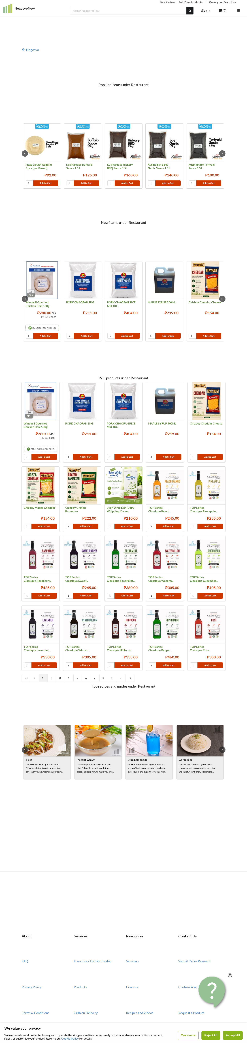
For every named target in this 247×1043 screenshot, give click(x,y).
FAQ (25, 961)
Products (80, 987)
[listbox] (239, 10)
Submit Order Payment (194, 961)
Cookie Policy (70, 1038)
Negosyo (32, 50)
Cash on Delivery (86, 1013)
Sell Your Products (191, 2)
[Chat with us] (212, 992)
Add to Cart (46, 183)
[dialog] (123, 1033)
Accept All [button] (233, 1035)
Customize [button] (188, 1035)
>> (130, 677)
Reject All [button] (210, 1035)
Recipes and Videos (139, 1013)
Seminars (132, 961)
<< (26, 677)
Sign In (205, 10)
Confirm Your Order (192, 987)
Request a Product (191, 1013)
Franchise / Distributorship (93, 961)
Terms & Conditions (35, 1013)
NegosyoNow (25, 8)
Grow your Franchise (222, 2)
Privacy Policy (31, 987)
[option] (42, 156)
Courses (132, 987)
